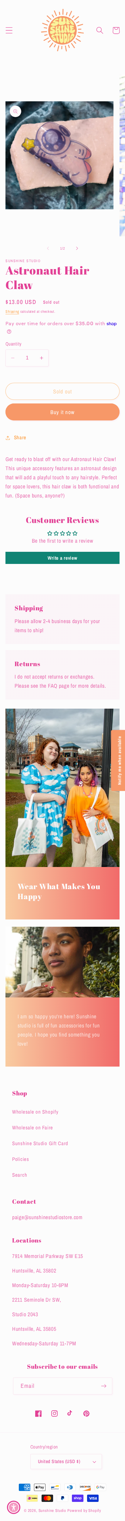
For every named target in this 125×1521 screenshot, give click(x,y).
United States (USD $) (59, 1461)
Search (19, 1175)
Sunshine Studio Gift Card (40, 1143)
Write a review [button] (62, 558)
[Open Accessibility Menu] (14, 1507)
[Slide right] (77, 248)
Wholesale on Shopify (35, 1111)
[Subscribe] (104, 1386)
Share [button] (20, 437)
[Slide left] (48, 248)
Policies (20, 1159)
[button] (9, 30)
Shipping (12, 311)
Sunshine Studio (52, 1510)
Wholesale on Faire (32, 1127)
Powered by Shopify (84, 1510)
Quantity (13, 344)
